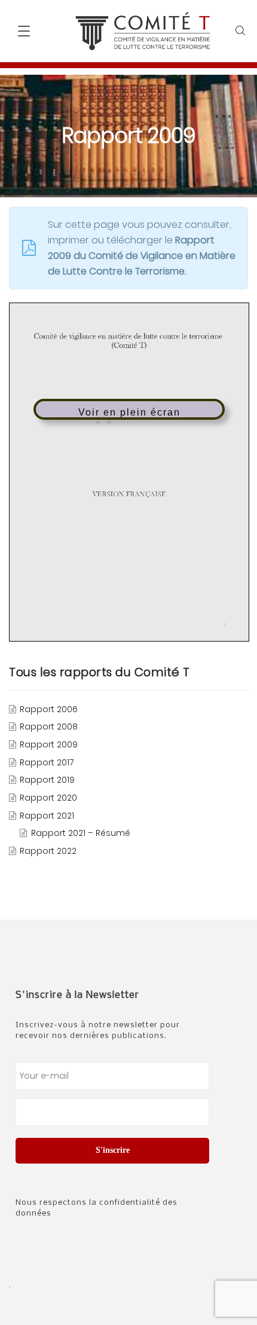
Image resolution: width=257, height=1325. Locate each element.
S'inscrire (113, 1150)
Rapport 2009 (49, 744)
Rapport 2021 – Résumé (80, 833)
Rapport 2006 (49, 709)
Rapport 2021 (47, 816)
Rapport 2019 (47, 780)
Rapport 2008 (49, 727)
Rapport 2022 (48, 851)
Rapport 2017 (47, 762)
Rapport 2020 (48, 798)
